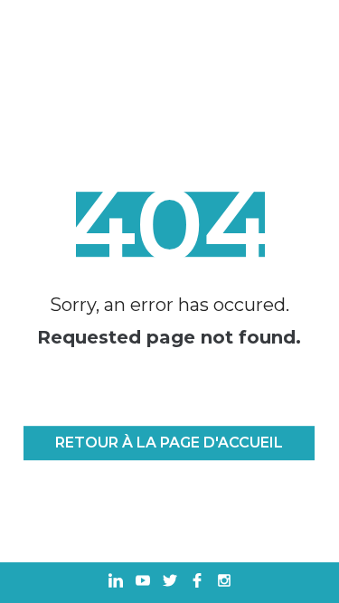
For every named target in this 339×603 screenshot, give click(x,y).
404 (169, 224)
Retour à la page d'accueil (169, 442)
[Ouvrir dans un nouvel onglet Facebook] (197, 582)
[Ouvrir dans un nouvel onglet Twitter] (170, 582)
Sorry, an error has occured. (169, 305)
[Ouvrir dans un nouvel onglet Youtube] (143, 582)
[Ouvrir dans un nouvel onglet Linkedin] (115, 582)
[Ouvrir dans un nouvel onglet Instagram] (224, 582)
